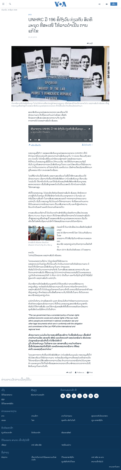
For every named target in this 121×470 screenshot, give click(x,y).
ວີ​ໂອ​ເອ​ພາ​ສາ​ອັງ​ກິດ (67, 457)
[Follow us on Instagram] (74, 396)
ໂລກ (32, 420)
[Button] (90, 43)
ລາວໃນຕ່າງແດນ (66, 416)
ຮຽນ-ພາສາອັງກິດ (97, 420)
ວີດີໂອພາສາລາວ (6, 395)
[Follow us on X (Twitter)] (79, 396)
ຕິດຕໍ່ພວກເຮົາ (35, 432)
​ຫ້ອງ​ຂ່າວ (4, 457)
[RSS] (85, 396)
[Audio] (99, 4)
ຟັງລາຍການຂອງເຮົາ (37, 395)
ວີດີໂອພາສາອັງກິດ (7, 403)
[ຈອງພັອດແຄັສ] (96, 396)
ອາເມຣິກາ (34, 416)
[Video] (106, 4)
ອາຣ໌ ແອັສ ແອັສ (36, 445)
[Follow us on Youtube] (68, 396)
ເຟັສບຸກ (3, 445)
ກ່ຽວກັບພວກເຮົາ (6, 432)
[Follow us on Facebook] (62, 396)
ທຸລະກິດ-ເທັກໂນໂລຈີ (68, 420)
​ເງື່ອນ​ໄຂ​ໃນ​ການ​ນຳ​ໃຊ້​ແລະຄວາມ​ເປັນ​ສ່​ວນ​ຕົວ (43, 458)
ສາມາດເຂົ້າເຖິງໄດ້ (97, 461)
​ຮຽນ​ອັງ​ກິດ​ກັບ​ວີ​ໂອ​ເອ (68, 461)
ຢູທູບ (3, 399)
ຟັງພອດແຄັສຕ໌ (66, 432)
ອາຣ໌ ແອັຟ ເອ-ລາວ (97, 457)
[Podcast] (91, 396)
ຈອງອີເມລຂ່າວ (66, 445)
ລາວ (30, 14)
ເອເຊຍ (3, 420)
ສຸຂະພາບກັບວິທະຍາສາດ (99, 416)
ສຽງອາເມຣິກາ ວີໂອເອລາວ (41, 132)
